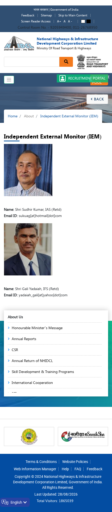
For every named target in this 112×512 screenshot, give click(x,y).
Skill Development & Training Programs (43, 372)
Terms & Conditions (41, 461)
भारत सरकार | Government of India (56, 9)
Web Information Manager (35, 468)
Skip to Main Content (72, 15)
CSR (15, 350)
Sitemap (46, 15)
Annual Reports (24, 339)
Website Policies (75, 461)
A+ (59, 21)
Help (65, 468)
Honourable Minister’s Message (37, 328)
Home (12, 116)
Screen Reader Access (36, 21)
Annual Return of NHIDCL (32, 361)
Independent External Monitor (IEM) (69, 116)
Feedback (27, 15)
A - (70, 21)
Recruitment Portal (86, 78)
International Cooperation (32, 383)
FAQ (77, 468)
